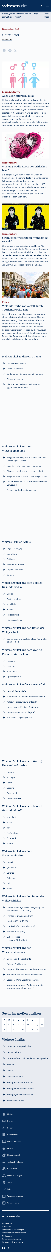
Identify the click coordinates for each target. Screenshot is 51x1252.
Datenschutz (7, 1226)
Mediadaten (7, 1236)
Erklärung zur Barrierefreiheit (14, 1233)
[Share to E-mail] (4, 50)
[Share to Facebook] (10, 50)
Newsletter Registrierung (12, 1242)
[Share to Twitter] (15, 50)
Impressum (7, 1223)
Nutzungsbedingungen (11, 1239)
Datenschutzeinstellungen (13, 1229)
